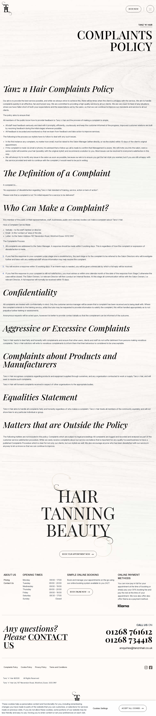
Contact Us (9, 583)
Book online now (78, 592)
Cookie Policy (26, 667)
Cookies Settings (100, 708)
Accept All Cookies (131, 708)
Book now (133, 9)
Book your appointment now (76, 554)
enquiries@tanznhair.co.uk (136, 648)
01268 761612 (129, 631)
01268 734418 (128, 639)
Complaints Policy (11, 667)
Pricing (7, 580)
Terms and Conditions (58, 667)
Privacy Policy (40, 667)
